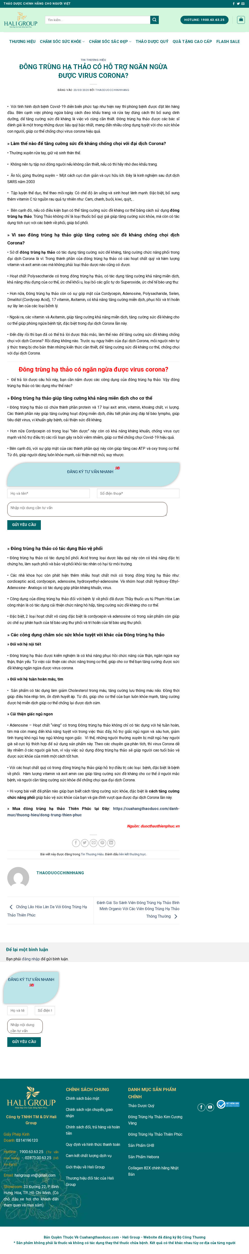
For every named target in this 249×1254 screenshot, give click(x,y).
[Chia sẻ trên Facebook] (76, 843)
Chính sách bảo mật (82, 1098)
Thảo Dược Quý (152, 41)
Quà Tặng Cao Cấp (192, 41)
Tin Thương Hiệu (93, 60)
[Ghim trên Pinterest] (102, 843)
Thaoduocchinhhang (112, 90)
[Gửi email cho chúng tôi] (242, 4)
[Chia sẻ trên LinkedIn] (111, 843)
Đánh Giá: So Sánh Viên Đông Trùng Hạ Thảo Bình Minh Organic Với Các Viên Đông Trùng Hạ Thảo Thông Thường (138, 909)
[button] (241, 20)
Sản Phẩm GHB (141, 1145)
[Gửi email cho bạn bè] (93, 843)
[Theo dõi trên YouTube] (210, 1107)
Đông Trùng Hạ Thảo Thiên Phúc (155, 1134)
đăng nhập (31, 959)
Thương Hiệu (22, 41)
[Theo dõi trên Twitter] (238, 4)
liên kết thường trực (132, 854)
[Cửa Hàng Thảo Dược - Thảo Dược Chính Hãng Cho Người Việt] (21, 19)
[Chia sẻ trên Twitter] (85, 843)
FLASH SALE (228, 41)
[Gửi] (154, 20)
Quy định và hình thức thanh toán (93, 1144)
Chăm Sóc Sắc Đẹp (108, 41)
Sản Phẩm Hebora (143, 1157)
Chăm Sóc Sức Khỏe (60, 41)
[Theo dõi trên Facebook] (233, 4)
